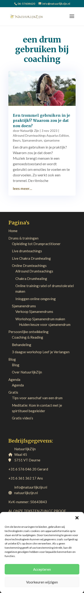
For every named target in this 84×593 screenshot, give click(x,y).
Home (13, 231)
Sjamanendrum (32, 140)
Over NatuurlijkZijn (27, 372)
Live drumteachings (27, 251)
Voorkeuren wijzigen (42, 582)
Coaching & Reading (27, 337)
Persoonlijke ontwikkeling (28, 332)
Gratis (13, 392)
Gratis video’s (22, 418)
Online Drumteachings (29, 265)
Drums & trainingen (23, 238)
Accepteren (42, 569)
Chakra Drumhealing (31, 278)
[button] (77, 517)
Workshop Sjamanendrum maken (40, 319)
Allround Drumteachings (34, 271)
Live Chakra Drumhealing (31, 258)
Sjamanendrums (24, 306)
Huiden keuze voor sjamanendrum (44, 324)
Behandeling (21, 345)
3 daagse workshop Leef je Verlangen (41, 352)
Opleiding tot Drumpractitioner (36, 244)
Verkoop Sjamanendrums (34, 311)
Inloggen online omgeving (35, 299)
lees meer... (22, 188)
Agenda (14, 379)
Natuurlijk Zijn (29, 131)
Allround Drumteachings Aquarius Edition (41, 135)
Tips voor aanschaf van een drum (37, 398)
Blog (12, 359)
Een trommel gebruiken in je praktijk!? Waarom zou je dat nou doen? (41, 120)
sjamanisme (52, 140)
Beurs (17, 140)
